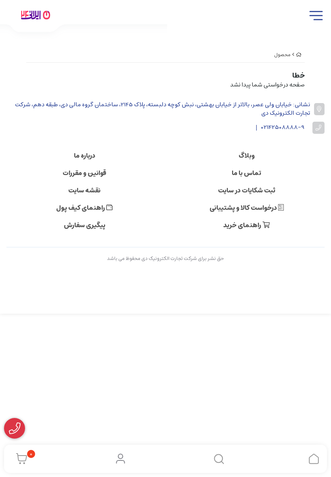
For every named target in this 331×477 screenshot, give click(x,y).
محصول (282, 55)
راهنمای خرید (242, 225)
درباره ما (84, 155)
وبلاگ (247, 155)
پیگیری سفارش (84, 225)
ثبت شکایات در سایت (246, 190)
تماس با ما (246, 173)
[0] (19, 459)
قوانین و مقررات (84, 173)
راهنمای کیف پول (81, 207)
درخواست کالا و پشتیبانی (243, 207)
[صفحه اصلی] (299, 55)
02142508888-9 (282, 127)
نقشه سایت (84, 190)
